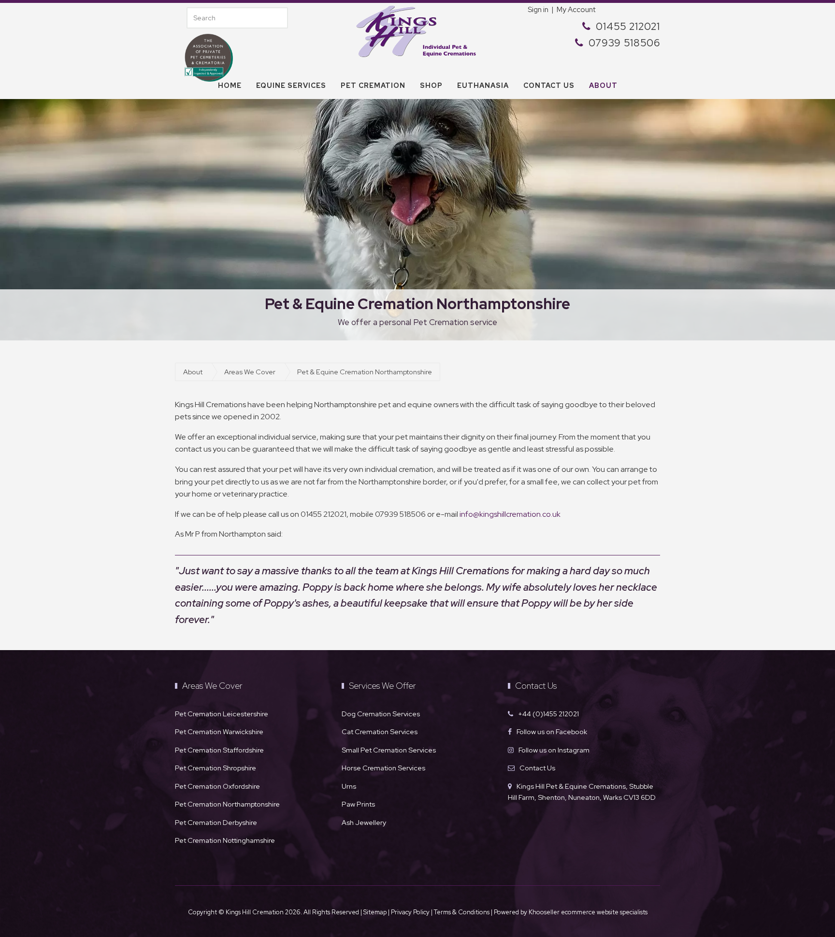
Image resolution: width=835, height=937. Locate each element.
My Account (576, 9)
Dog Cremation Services (381, 713)
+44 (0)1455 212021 (548, 713)
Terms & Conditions (462, 912)
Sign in (538, 9)
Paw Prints (358, 804)
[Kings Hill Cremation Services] (417, 30)
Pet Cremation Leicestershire (221, 713)
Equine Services (291, 85)
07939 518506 (624, 42)
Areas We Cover (249, 371)
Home (230, 85)
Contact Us (537, 767)
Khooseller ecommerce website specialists (588, 912)
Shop (431, 85)
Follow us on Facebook (552, 731)
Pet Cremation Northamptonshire (227, 804)
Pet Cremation (373, 85)
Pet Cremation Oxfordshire (217, 786)
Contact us (549, 85)
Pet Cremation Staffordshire (219, 749)
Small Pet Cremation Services (389, 749)
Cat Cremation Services (380, 731)
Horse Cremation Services (383, 767)
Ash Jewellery (364, 822)
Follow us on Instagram (554, 749)
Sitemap (375, 912)
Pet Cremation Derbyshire (216, 822)
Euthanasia (483, 85)
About (603, 85)
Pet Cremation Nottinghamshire (225, 840)
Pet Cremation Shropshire (215, 767)
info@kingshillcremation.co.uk (510, 514)
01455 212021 (628, 26)
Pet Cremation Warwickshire (219, 731)
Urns (349, 786)
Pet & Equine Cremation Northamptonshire (364, 371)
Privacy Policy (410, 912)
